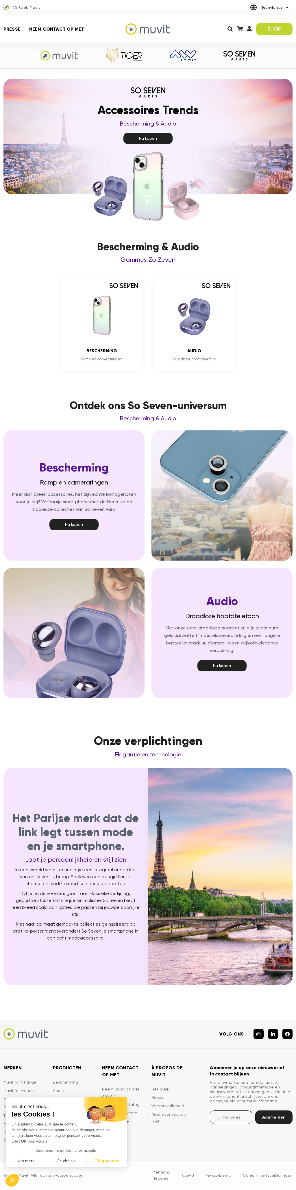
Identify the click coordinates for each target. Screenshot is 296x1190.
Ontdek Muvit (26, 7)
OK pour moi (107, 1160)
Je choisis (66, 1160)
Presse (12, 29)
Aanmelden (274, 1117)
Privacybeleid (218, 1175)
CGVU (188, 1175)
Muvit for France (18, 1090)
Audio (58, 1090)
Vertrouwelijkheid (167, 1106)
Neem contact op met (56, 29)
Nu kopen (148, 138)
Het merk (160, 1089)
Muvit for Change (19, 1082)
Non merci (25, 1160)
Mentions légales (161, 1175)
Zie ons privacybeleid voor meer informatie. (244, 1098)
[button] (12, 1180)
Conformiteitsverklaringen (268, 1175)
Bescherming (65, 1082)
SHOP (274, 29)
